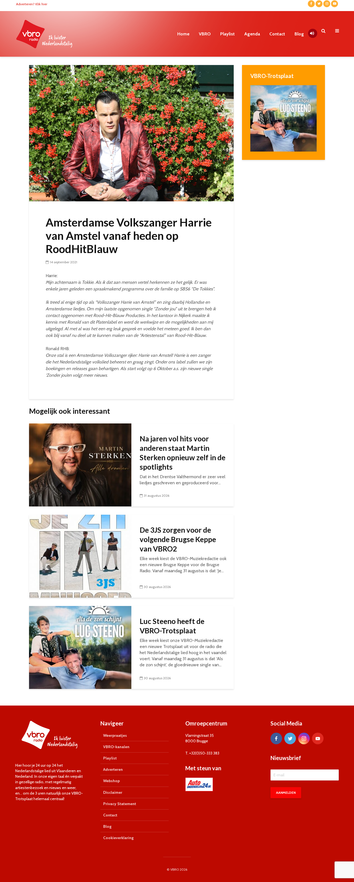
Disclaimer (112, 792)
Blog (299, 34)
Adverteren (113, 769)
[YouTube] (318, 738)
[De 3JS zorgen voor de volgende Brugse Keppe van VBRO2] (80, 555)
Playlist (227, 34)
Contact (277, 34)
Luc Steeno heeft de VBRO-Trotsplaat (172, 626)
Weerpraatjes (115, 735)
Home (183, 34)
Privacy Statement (119, 803)
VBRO (205, 34)
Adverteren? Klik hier (31, 4)
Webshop (111, 780)
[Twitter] (290, 738)
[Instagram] (304, 738)
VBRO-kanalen (116, 746)
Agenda (252, 34)
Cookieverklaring (118, 837)
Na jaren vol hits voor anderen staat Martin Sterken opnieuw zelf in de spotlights (182, 452)
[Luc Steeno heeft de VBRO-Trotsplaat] (80, 647)
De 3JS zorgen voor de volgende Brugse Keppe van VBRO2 (178, 539)
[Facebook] (276, 738)
